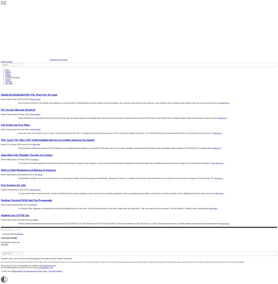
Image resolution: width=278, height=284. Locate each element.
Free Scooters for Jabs (13, 185)
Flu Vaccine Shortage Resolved (18, 109)
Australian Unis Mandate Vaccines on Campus (26, 155)
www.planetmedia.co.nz (44, 267)
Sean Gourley (35, 114)
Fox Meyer (34, 159)
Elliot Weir (36, 144)
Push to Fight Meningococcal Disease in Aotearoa (28, 170)
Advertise (8, 82)
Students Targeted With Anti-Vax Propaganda (26, 200)
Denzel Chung (35, 99)
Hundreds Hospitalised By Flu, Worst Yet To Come (29, 94)
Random (4, 62)
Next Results (18, 234)
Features (8, 72)
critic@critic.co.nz (49, 266)
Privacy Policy (42, 271)
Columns (8, 76)
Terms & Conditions (55, 271)
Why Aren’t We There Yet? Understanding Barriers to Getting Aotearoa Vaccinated (47, 140)
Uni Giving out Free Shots (15, 124)
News (7, 70)
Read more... (225, 103)
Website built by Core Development (24, 271)
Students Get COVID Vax (15, 215)
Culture (7, 74)
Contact (8, 80)
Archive (10, 62)
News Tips (9, 83)
